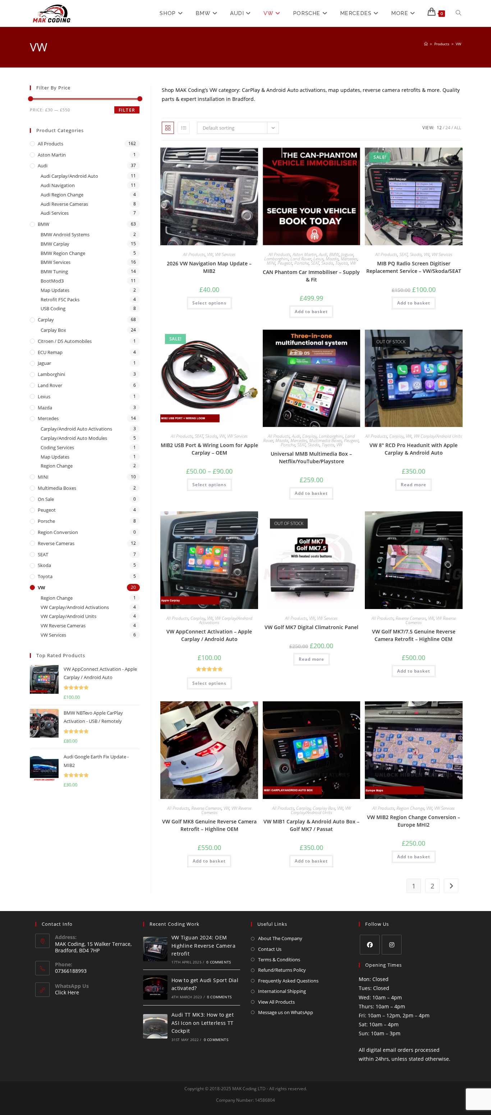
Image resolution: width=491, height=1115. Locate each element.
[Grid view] (168, 128)
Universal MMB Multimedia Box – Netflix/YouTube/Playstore (311, 457)
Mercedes (349, 259)
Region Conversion (58, 532)
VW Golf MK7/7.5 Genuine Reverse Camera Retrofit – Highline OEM (413, 635)
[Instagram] (391, 944)
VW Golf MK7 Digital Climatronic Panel (311, 627)
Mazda (332, 259)
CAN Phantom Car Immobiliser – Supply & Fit (311, 276)
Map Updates (55, 290)
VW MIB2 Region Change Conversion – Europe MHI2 (413, 821)
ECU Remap (50, 352)
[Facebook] (370, 944)
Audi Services (55, 213)
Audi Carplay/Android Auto (69, 176)
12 (439, 128)
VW (458, 43)
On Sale (46, 499)
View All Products (276, 1002)
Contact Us (269, 949)
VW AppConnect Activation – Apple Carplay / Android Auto (209, 635)
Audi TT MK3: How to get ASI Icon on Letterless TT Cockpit (202, 1022)
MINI (271, 263)
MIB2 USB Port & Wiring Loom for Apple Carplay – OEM (209, 449)
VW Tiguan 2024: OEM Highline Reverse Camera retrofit (203, 945)
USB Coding (53, 308)
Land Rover (300, 259)
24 (447, 128)
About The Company (280, 938)
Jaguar (347, 254)
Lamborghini (276, 259)
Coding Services (57, 447)
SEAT (315, 263)
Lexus (318, 259)
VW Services (225, 254)
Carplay (309, 436)
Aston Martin (305, 254)
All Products (194, 254)
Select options (209, 303)
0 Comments (218, 962)
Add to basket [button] (311, 311)
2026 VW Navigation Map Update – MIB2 (209, 267)
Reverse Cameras (411, 618)
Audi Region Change (62, 194)
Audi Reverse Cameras (64, 204)
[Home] (426, 43)
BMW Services (55, 262)
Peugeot (284, 263)
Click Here (67, 992)
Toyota (341, 263)
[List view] (184, 128)
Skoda (327, 263)
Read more (413, 485)
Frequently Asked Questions (288, 980)
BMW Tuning (54, 271)
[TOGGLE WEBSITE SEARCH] (458, 13)
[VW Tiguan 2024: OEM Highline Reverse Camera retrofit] (155, 949)
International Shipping (282, 991)
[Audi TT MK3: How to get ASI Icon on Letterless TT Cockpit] (155, 1026)
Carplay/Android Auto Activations (76, 429)
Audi (323, 254)
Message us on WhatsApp (285, 1012)
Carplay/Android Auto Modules (74, 438)
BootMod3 (52, 281)
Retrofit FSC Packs (60, 299)
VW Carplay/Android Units (438, 436)
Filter (127, 110)
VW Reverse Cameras (63, 625)
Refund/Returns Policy (282, 970)
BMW (334, 254)
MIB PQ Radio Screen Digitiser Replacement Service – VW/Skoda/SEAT (413, 267)
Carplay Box (324, 808)
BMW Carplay (55, 244)
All (457, 128)
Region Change (410, 808)
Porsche (301, 263)
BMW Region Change (63, 253)
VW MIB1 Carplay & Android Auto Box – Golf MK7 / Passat (311, 825)
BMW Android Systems (65, 234)
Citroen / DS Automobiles (65, 341)
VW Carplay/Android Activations (225, 620)
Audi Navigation (58, 185)
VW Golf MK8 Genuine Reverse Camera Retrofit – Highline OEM (209, 825)
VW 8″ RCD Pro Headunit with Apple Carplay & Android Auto (414, 449)
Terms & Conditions (279, 959)
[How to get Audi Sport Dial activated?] (155, 987)
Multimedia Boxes (325, 440)
